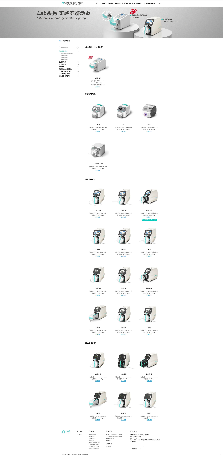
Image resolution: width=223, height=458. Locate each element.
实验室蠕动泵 (63, 51)
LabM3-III (123, 374)
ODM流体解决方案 (65, 71)
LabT (123, 124)
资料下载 (108, 446)
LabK (149, 124)
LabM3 (123, 413)
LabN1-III (98, 288)
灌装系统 (62, 66)
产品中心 (103, 3)
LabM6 (149, 413)
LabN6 (149, 327)
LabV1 (98, 249)
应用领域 (109, 431)
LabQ (98, 124)
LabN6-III (149, 288)
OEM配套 (109, 440)
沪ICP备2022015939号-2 (83, 454)
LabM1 (98, 413)
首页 (97, 3)
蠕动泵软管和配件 (64, 76)
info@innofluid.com (139, 438)
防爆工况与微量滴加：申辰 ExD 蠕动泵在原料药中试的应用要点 (123, 434)
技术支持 (125, 3)
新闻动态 (117, 3)
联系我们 (139, 3)
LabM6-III (149, 374)
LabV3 (123, 249)
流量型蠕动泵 (64, 57)
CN (159, 3)
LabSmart (98, 78)
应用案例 (110, 3)
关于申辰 (132, 3)
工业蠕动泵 (62, 64)
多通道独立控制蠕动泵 (67, 53)
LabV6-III (149, 210)
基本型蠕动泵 (64, 59)
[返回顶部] (220, 454)
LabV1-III (98, 210)
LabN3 (123, 327)
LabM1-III (98, 374)
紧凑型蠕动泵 (64, 55)
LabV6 (149, 249)
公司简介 (79, 434)
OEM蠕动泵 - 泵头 (64, 73)
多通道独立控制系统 (65, 69)
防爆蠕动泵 (62, 62)
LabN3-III (123, 288)
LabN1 (98, 327)
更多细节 (97, 86)
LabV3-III (123, 210)
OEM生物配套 (110, 438)
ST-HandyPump (98, 163)
